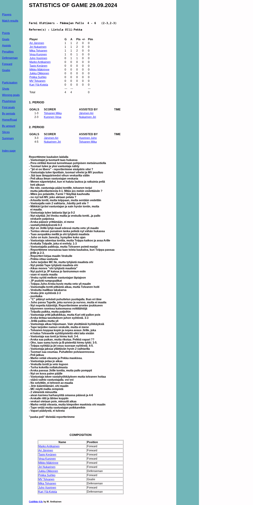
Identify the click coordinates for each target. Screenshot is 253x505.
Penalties (8, 51)
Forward (7, 64)
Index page (9, 150)
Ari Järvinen (36, 43)
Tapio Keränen (38, 65)
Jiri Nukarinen (37, 46)
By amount (8, 125)
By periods (8, 113)
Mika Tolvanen (38, 50)
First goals (8, 107)
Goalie (6, 70)
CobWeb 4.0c (36, 501)
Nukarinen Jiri (87, 117)
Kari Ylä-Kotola (38, 84)
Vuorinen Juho (88, 138)
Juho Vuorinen (38, 58)
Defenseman (10, 57)
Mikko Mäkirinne (39, 69)
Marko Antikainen (40, 62)
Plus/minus (9, 101)
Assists (6, 45)
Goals (5, 39)
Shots (5, 88)
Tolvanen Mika (53, 113)
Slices (6, 132)
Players (6, 14)
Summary (8, 138)
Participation (9, 82)
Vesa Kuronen (38, 54)
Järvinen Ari (86, 113)
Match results (10, 20)
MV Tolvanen (37, 80)
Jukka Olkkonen (39, 73)
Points (6, 33)
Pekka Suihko (37, 77)
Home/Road (9, 119)
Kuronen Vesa (52, 117)
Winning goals (11, 95)
